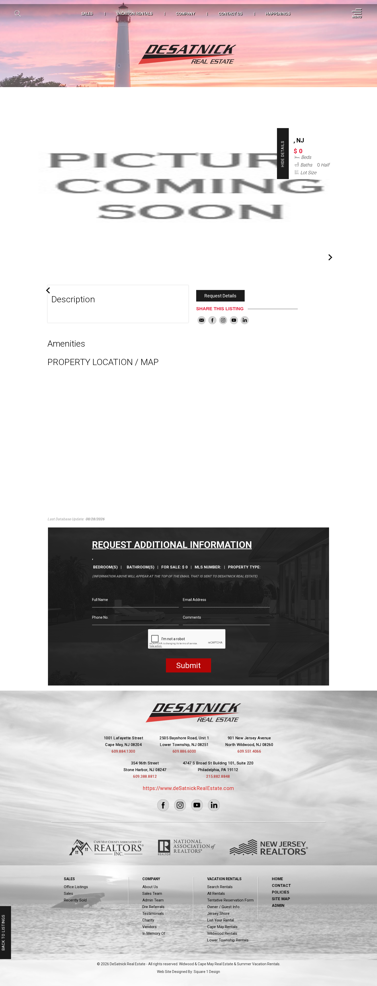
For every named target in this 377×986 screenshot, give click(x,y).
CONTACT (281, 885)
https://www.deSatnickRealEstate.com (188, 788)
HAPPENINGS (278, 13)
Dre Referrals (153, 907)
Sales (68, 893)
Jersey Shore (218, 913)
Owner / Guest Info (223, 907)
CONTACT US (230, 13)
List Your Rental (220, 920)
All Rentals (216, 893)
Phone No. (100, 617)
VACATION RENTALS (134, 13)
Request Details (220, 295)
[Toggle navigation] (356, 13)
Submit (188, 665)
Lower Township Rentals (228, 940)
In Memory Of (153, 933)
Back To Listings (3, 933)
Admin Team (153, 900)
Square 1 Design (207, 972)
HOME (277, 879)
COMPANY (185, 13)
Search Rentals (220, 887)
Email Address (194, 600)
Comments (192, 617)
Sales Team (152, 893)
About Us (150, 887)
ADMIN (278, 905)
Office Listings (76, 887)
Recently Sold (75, 900)
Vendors (149, 927)
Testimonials (153, 913)
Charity (148, 920)
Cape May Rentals (222, 927)
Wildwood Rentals (222, 933)
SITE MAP (281, 899)
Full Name (100, 600)
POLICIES (280, 892)
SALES (87, 13)
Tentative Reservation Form (230, 900)
